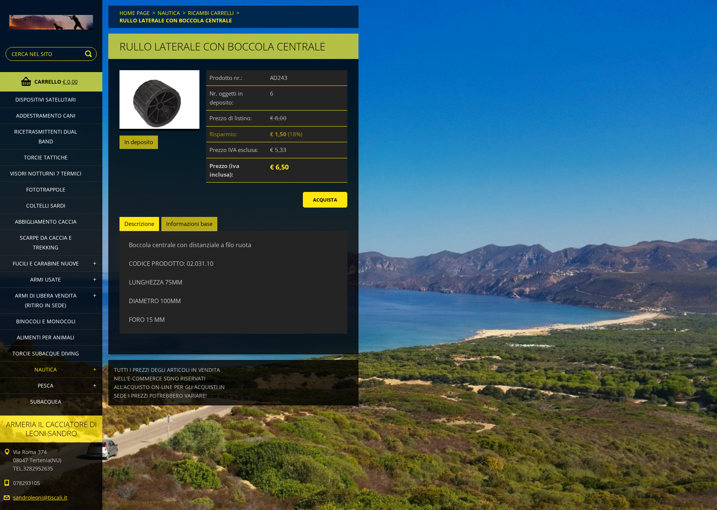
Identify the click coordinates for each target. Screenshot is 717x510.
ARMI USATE (45, 279)
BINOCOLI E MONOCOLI (45, 321)
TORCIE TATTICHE (46, 157)
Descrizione (139, 223)
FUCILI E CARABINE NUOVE (46, 263)
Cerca (89, 54)
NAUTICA (45, 369)
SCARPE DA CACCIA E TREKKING (46, 242)
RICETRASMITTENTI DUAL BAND (45, 136)
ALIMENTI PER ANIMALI (45, 337)
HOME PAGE (135, 12)
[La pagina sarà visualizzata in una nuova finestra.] (159, 100)
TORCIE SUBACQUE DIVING (45, 353)
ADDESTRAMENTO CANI (45, 115)
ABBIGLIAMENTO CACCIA (46, 221)
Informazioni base (189, 223)
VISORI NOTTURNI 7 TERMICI (45, 173)
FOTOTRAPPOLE (45, 189)
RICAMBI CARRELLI (211, 12)
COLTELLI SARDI (45, 205)
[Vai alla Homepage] (51, 17)
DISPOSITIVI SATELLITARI (45, 99)
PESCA (45, 385)
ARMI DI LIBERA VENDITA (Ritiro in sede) (46, 300)
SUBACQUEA (45, 401)
